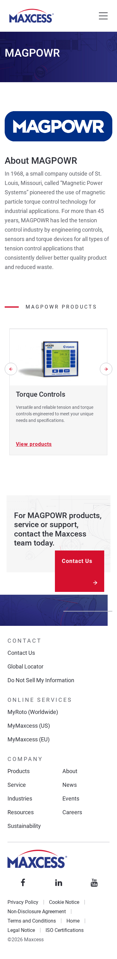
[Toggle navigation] (103, 15)
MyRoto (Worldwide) (32, 712)
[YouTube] (94, 883)
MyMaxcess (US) (28, 725)
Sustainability (24, 826)
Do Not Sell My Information (40, 680)
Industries (19, 798)
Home (73, 921)
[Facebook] (23, 883)
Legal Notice (21, 930)
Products (18, 771)
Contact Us (77, 561)
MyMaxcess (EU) (28, 739)
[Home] (31, 16)
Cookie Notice (64, 902)
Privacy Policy (22, 902)
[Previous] (11, 369)
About (69, 771)
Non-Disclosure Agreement (36, 911)
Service (16, 785)
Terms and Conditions (31, 921)
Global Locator (25, 666)
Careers (72, 812)
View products (34, 444)
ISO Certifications (65, 930)
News (69, 785)
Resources (20, 812)
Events (70, 798)
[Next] (106, 369)
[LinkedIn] (58, 883)
